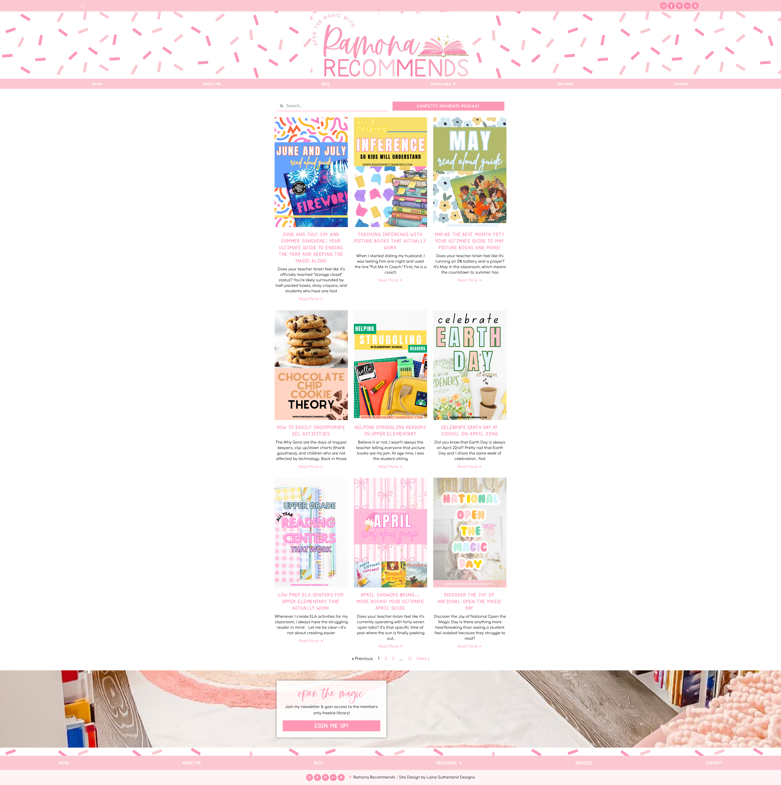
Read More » (311, 298)
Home (97, 83)
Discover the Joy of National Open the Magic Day (470, 601)
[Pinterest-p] (679, 5)
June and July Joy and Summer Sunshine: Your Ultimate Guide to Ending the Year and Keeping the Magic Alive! (311, 247)
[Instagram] (663, 5)
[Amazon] (695, 5)
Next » (423, 658)
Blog (326, 83)
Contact (682, 83)
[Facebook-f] (671, 5)
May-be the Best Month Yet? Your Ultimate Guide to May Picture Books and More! (470, 241)
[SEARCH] (83, 5)
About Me (212, 83)
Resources (441, 83)
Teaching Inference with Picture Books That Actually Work (391, 241)
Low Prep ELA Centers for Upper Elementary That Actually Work (311, 601)
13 (410, 658)
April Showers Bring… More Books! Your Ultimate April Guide (390, 601)
